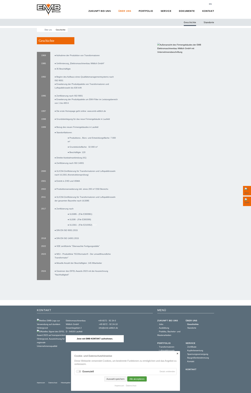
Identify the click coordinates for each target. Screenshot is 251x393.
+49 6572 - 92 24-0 (107, 320)
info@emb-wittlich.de (108, 328)
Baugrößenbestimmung (198, 358)
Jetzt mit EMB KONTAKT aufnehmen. (95, 338)
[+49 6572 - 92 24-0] (247, 201)
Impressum (41, 383)
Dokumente (187, 11)
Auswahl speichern (115, 379)
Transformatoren (166, 347)
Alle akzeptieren (137, 379)
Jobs (161, 324)
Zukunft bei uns (99, 11)
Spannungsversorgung (197, 354)
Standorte (209, 22)
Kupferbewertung (195, 350)
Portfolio (146, 11)
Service (166, 11)
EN (210, 4)
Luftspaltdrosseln (167, 350)
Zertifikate (191, 347)
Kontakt (208, 11)
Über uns (124, 11)
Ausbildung (164, 328)
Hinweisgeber (65, 383)
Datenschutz (52, 383)
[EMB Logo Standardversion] (48, 9)
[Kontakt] (247, 190)
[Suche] (202, 4)
